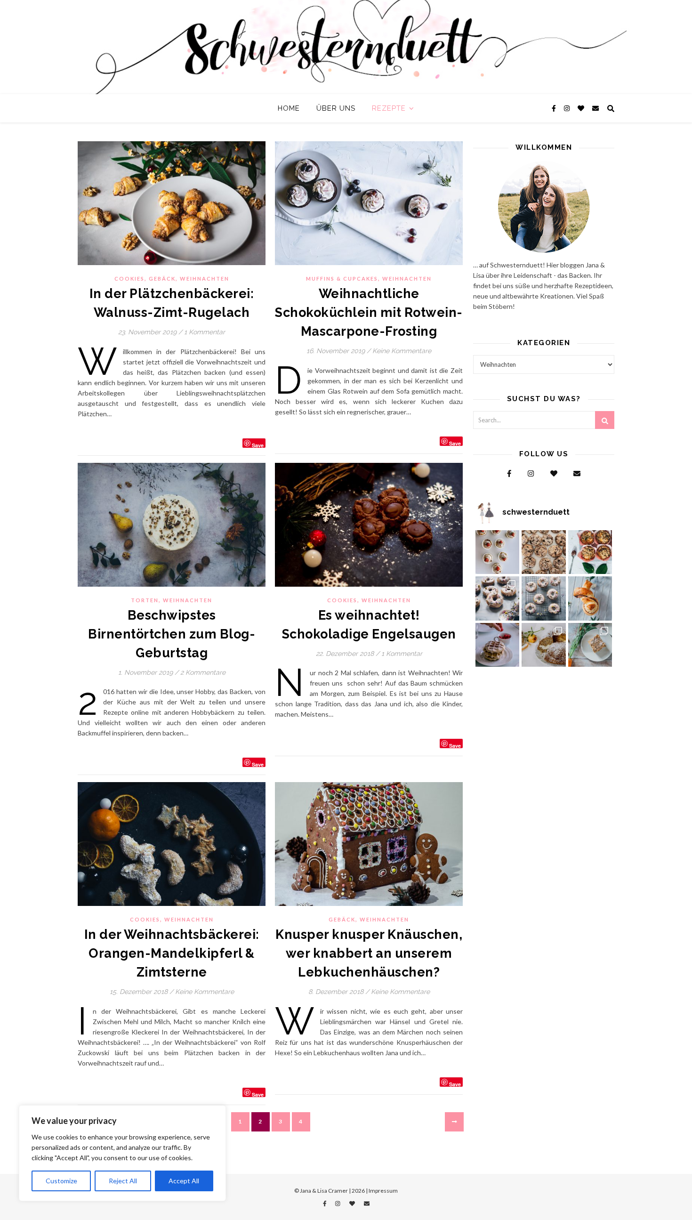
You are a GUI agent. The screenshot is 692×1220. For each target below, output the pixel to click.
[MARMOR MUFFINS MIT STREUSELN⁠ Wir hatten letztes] (590, 552)
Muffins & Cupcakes (342, 278)
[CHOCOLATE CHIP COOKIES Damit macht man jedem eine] (544, 552)
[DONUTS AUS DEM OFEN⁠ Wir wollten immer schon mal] (544, 598)
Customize (61, 1181)
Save (258, 445)
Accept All (184, 1181)
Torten (145, 600)
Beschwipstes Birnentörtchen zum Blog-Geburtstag (171, 634)
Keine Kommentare (401, 351)
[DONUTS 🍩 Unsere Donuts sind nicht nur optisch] (497, 598)
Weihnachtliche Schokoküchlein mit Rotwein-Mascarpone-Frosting (369, 312)
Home (289, 108)
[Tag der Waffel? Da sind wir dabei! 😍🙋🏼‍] (497, 645)
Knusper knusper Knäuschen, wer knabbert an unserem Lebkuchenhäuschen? (368, 953)
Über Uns (335, 108)
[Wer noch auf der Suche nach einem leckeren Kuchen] (544, 645)
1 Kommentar (204, 332)
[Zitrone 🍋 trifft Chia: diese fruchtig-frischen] (497, 552)
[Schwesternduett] (346, 47)
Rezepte (389, 108)
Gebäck (162, 278)
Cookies (129, 278)
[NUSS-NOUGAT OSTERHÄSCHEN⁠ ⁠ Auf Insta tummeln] (590, 598)
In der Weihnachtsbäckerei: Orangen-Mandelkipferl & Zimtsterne (171, 953)
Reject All (123, 1181)
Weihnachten (204, 278)
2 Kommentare (202, 672)
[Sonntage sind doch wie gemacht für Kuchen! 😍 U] (590, 645)
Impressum (383, 1190)
